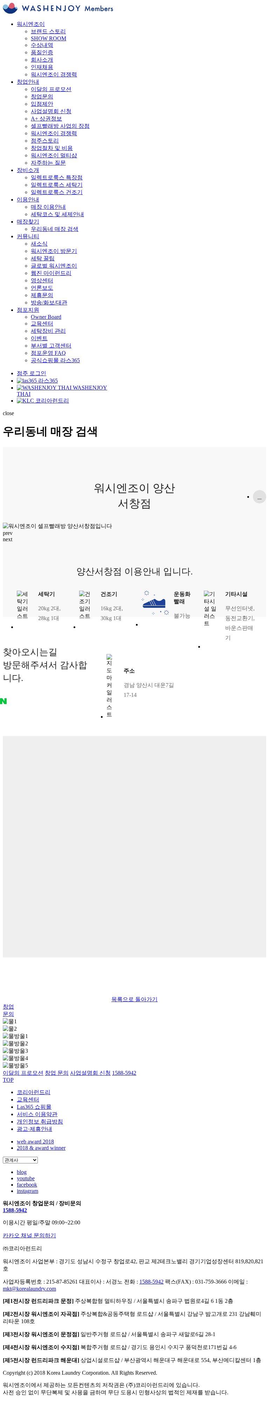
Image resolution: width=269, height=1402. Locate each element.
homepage (259, 496)
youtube (26, 1178)
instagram (27, 1191)
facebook (27, 1185)
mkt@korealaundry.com (29, 1289)
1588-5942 (15, 1210)
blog (22, 1172)
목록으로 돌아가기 (134, 999)
